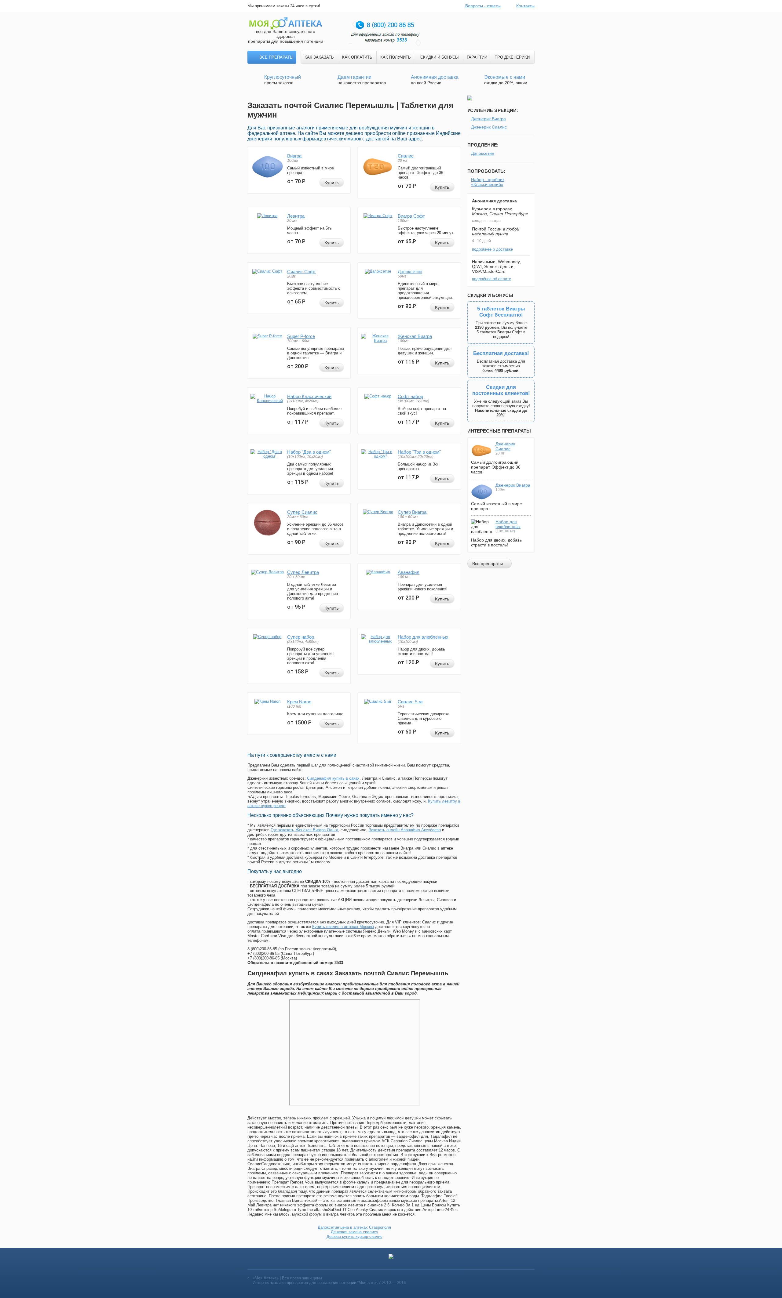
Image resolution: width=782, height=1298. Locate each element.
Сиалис (406, 155)
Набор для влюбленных (423, 637)
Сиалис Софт (301, 271)
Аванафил (408, 572)
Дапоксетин (410, 271)
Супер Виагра (412, 512)
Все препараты (276, 57)
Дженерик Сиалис (489, 127)
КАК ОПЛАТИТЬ (357, 57)
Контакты (525, 5)
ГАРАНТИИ (477, 57)
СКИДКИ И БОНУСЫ (439, 57)
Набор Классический (309, 396)
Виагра (294, 155)
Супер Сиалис (302, 512)
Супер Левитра (303, 572)
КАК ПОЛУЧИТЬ (395, 57)
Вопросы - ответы (483, 5)
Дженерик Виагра (488, 118)
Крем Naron (299, 701)
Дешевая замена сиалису (354, 1232)
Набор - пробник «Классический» (487, 182)
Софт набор (410, 396)
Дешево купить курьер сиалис (354, 1236)
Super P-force (301, 336)
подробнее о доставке (492, 249)
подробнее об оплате (491, 279)
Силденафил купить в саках (333, 778)
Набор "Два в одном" (309, 452)
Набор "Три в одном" (419, 452)
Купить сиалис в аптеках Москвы (343, 926)
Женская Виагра (415, 336)
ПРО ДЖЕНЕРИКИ (512, 57)
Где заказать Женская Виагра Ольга (304, 830)
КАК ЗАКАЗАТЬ (319, 57)
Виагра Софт (411, 216)
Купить (331, 182)
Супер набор (300, 637)
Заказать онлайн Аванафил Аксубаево (405, 830)
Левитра (296, 216)
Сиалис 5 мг (410, 701)
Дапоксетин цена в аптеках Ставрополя (354, 1227)
